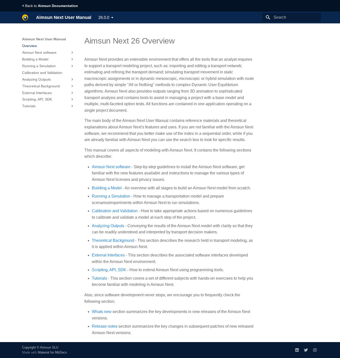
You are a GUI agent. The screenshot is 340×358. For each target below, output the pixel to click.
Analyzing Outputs (108, 226)
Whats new (102, 311)
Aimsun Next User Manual (44, 39)
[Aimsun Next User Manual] (25, 17)
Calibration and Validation (115, 211)
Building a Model (107, 188)
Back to (50, 6)
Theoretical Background (113, 240)
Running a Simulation (111, 196)
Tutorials (99, 278)
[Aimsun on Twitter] (306, 350)
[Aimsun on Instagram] (315, 350)
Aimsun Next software (111, 167)
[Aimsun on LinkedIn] (297, 350)
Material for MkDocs (52, 352)
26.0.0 (103, 17)
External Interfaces (108, 255)
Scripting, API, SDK (109, 270)
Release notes (104, 326)
